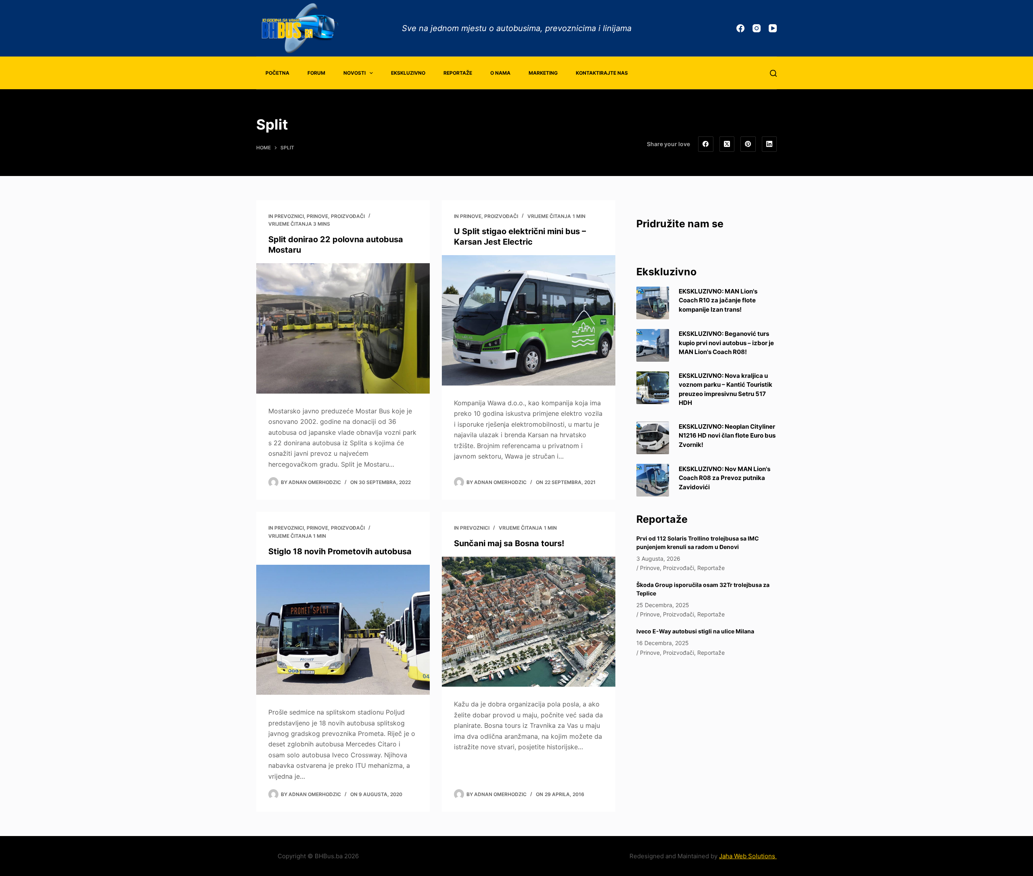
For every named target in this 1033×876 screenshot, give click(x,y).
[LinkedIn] (769, 144)
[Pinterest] (748, 144)
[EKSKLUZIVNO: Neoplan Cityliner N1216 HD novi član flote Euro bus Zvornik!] (652, 437)
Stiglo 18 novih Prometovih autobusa (340, 551)
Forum (316, 73)
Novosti (354, 73)
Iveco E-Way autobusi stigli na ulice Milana (695, 631)
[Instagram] (757, 28)
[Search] (773, 73)
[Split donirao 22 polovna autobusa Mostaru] (343, 328)
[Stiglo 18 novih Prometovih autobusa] (343, 630)
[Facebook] (740, 28)
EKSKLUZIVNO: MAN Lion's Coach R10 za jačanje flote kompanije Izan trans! (718, 300)
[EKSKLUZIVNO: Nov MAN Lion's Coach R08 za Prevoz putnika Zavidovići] (652, 480)
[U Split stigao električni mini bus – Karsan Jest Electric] (528, 320)
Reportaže (457, 73)
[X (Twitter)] (727, 144)
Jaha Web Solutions (748, 856)
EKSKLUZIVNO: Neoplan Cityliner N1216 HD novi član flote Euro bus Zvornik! (727, 435)
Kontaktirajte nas (602, 73)
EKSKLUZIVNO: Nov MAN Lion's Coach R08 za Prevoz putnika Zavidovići (724, 478)
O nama (500, 73)
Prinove (317, 216)
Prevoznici (289, 216)
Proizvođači (348, 216)
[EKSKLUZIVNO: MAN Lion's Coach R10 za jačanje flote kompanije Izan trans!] (652, 303)
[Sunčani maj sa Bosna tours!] (528, 622)
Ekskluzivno (408, 73)
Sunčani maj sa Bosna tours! (509, 543)
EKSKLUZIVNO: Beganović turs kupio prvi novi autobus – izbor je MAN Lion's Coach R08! (726, 343)
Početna (277, 73)
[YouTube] (773, 28)
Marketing (543, 73)
